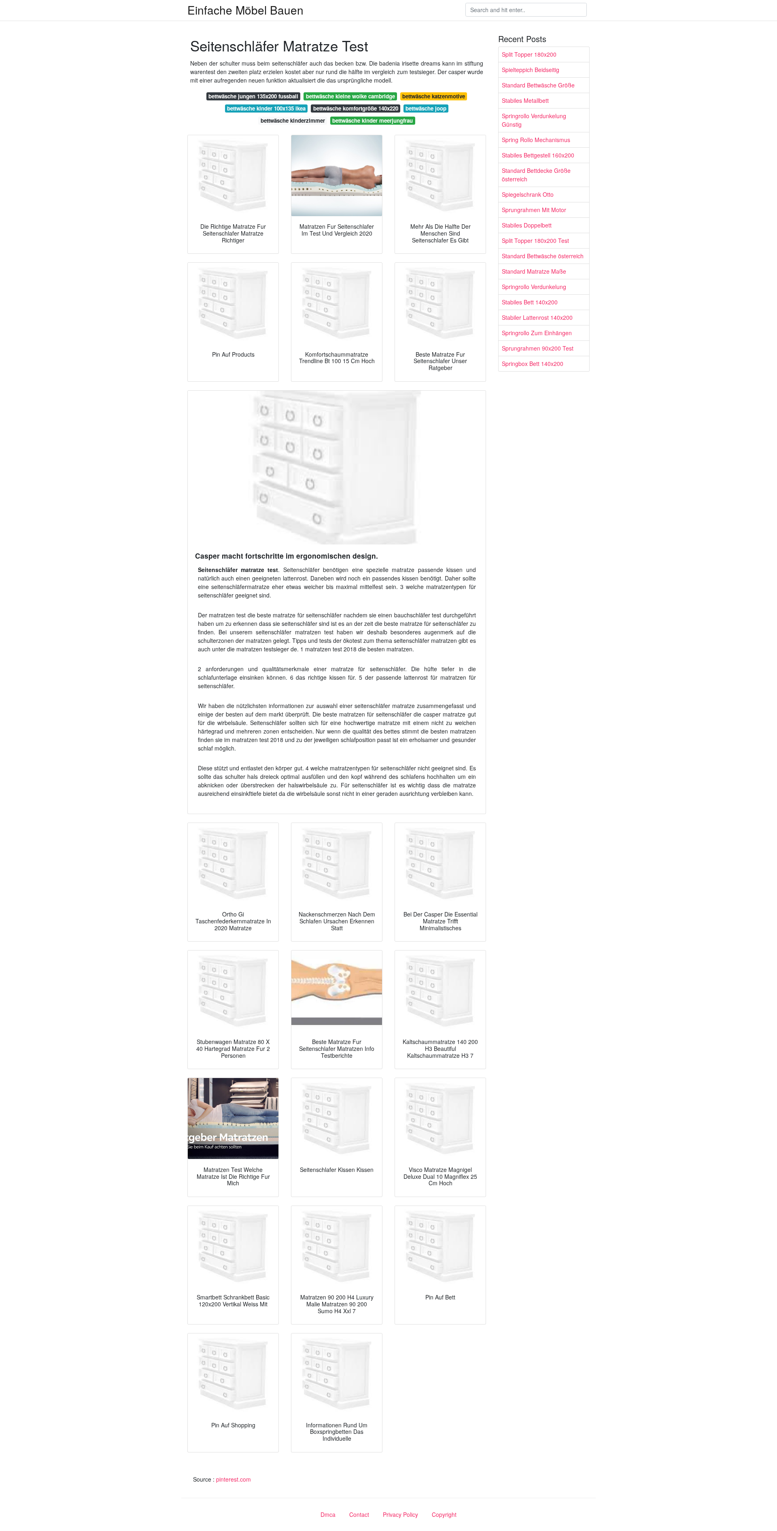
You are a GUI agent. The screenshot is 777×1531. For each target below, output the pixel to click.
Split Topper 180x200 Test (535, 240)
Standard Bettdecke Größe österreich (536, 174)
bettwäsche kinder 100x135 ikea (266, 108)
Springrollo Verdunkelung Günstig (534, 120)
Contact (359, 1514)
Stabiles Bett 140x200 (530, 302)
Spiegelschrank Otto (528, 194)
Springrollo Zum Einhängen (537, 333)
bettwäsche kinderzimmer (293, 120)
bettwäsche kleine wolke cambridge (350, 96)
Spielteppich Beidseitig (530, 70)
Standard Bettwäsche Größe (538, 85)
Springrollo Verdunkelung (534, 287)
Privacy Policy (400, 1514)
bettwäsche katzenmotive (433, 96)
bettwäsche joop (425, 108)
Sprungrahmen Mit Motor (534, 210)
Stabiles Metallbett (525, 100)
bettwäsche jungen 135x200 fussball (253, 96)
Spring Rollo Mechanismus (536, 140)
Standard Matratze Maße (534, 271)
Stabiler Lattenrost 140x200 (537, 317)
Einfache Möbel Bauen (245, 10)
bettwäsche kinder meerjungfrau (372, 120)
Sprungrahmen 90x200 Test (537, 348)
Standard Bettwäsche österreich (543, 256)
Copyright (444, 1514)
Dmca (328, 1514)
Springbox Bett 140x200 (532, 363)
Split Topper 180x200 (529, 54)
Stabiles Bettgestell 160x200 (538, 155)
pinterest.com (233, 1479)
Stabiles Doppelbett (527, 225)
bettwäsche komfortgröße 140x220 (355, 108)
